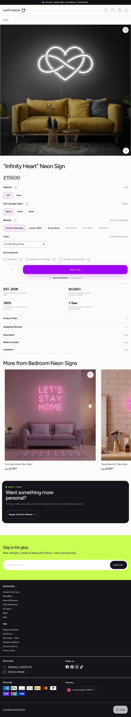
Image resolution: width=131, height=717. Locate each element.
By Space (7, 609)
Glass (19, 195)
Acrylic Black (54, 228)
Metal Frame (71, 228)
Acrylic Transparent (14, 228)
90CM (31, 212)
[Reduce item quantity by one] (6, 269)
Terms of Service (10, 646)
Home (5, 20)
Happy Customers (11, 630)
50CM (8, 212)
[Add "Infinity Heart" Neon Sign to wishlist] (125, 30)
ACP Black (103, 228)
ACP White (88, 228)
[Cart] (119, 10)
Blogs (5, 613)
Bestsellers (7, 596)
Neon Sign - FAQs (11, 638)
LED (8, 195)
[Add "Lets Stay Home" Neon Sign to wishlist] (90, 374)
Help (5, 617)
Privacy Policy (9, 650)
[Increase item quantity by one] (18, 269)
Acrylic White (35, 228)
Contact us (7, 634)
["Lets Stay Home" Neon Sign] (50, 421)
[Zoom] (126, 151)
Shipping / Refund (11, 642)
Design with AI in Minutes (21, 514)
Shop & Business (10, 604)
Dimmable (14, 259)
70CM (20, 212)
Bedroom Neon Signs (52, 363)
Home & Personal (10, 600)
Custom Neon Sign (11, 592)
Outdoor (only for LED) (76, 259)
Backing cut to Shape (42, 259)
